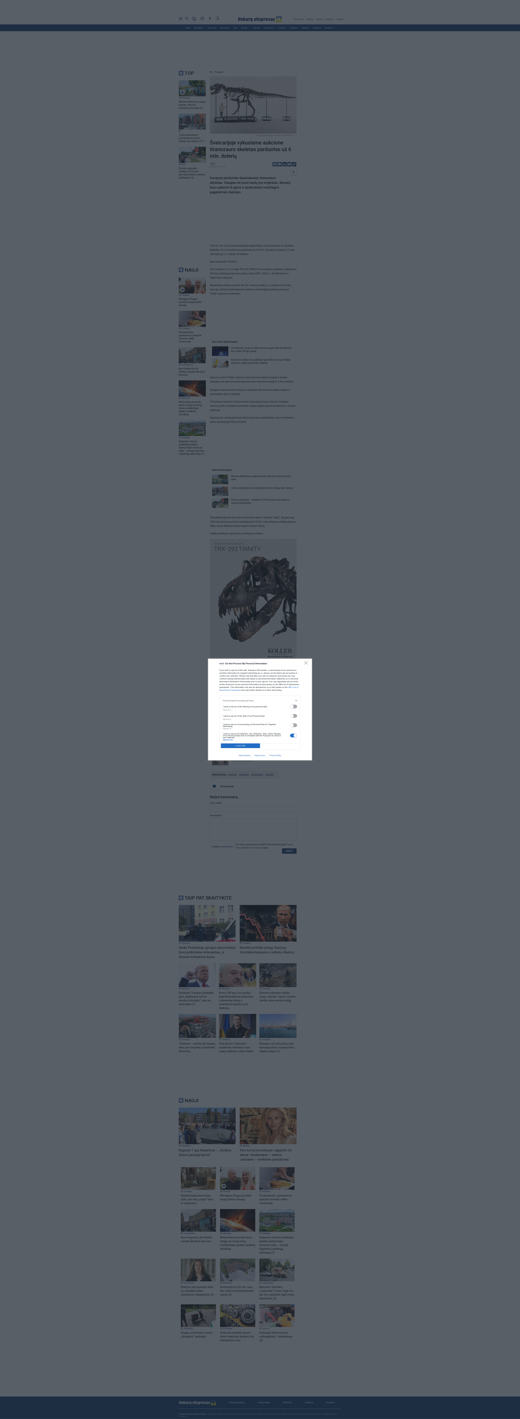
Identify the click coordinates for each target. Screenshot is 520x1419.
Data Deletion (245, 755)
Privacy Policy (275, 755)
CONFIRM (240, 746)
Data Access (260, 755)
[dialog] (260, 709)
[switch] (293, 706)
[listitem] (260, 700)
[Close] (306, 663)
